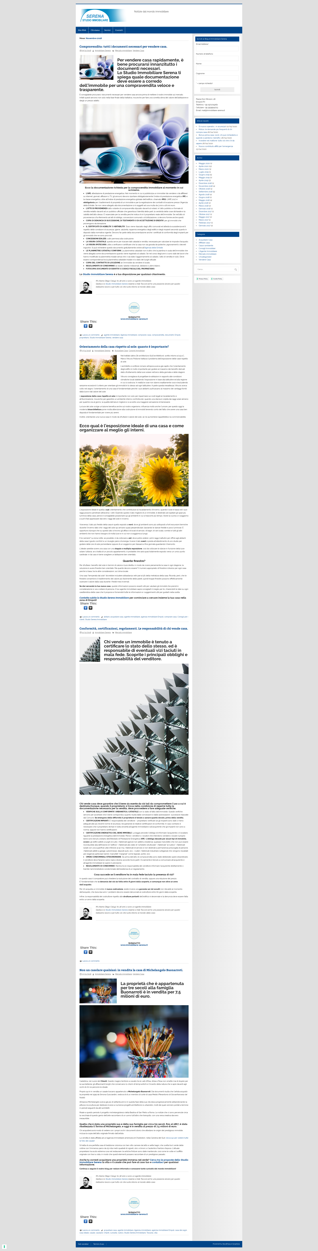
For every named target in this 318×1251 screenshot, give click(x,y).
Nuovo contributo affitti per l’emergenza (216, 146)
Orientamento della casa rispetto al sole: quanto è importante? (124, 346)
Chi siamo (95, 30)
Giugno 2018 (204, 197)
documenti (169, 335)
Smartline (236, 1244)
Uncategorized (205, 257)
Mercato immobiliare (123, 51)
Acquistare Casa (121, 351)
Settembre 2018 (205, 192)
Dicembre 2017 (205, 211)
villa (155, 1233)
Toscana (150, 1233)
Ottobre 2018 (204, 189)
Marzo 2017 (203, 220)
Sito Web (82, 30)
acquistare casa (116, 617)
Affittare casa (204, 243)
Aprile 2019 (203, 180)
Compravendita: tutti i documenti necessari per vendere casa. (123, 46)
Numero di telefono (204, 54)
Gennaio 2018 (204, 209)
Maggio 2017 (204, 217)
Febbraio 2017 (205, 223)
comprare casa (170, 617)
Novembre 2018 (206, 186)
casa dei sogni (181, 1230)
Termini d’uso (98, 1244)
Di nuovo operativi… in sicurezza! (212, 126)
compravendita (158, 335)
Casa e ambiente (206, 245)
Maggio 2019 (204, 177)
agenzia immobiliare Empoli (152, 617)
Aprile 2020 (203, 166)
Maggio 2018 (204, 200)
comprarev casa (144, 335)
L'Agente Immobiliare (208, 251)
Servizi (107, 30)
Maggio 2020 (204, 163)
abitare (107, 617)
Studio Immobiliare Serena (117, 284)
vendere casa (117, 338)
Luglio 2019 (204, 172)
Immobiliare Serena (103, 51)
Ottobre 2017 (204, 214)
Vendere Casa (138, 51)
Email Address (202, 44)
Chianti (106, 1233)
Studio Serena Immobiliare (96, 619)
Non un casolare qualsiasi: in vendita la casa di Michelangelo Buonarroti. (131, 970)
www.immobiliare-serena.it (134, 319)
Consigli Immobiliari (137, 351)
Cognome (200, 73)
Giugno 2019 (204, 175)
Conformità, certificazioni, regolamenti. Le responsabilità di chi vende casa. (134, 628)
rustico (120, 1233)
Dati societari (83, 1244)
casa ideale (84, 1233)
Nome (198, 64)
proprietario (84, 338)
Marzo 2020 (204, 169)
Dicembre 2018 (205, 183)
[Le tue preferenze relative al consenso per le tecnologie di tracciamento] (4, 1246)
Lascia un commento (90, 335)
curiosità (113, 1233)
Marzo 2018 (203, 206)
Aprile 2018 (203, 203)
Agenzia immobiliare (128, 335)
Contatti (119, 30)
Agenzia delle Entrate (153, 248)
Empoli (177, 335)
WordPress (226, 1244)
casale (92, 1233)
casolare (99, 1233)
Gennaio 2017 (204, 226)
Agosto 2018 (204, 194)
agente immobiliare (112, 335)
